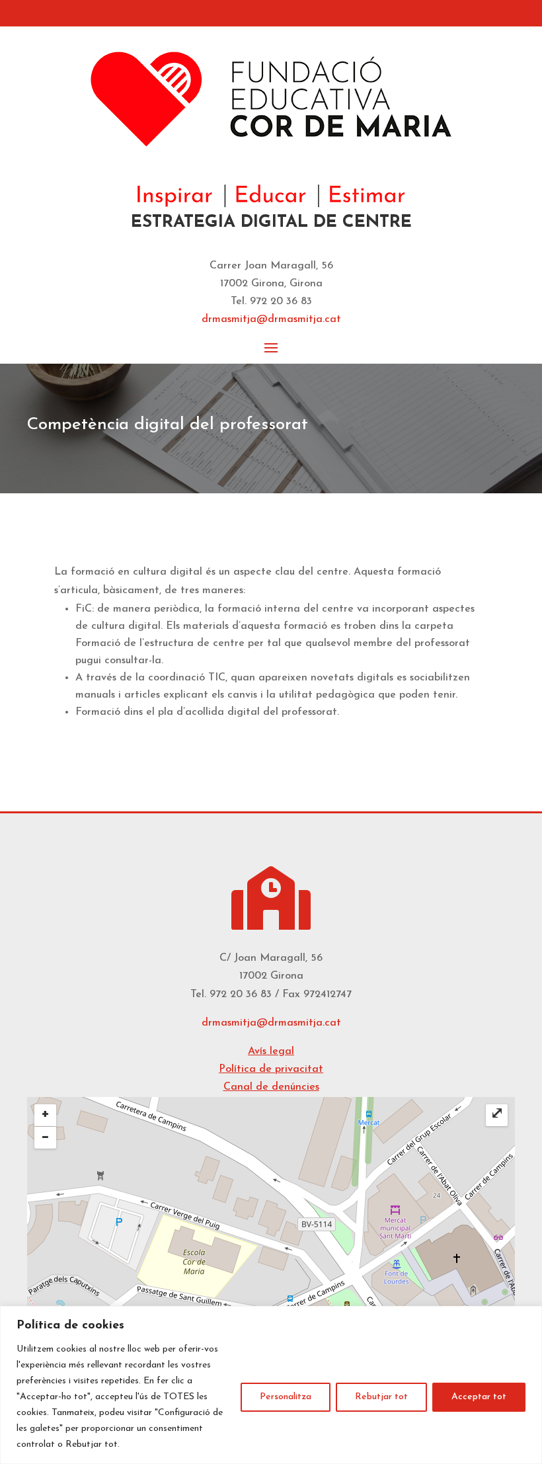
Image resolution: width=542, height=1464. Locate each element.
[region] (271, 1385)
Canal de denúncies (271, 1087)
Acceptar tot (478, 1397)
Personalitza (285, 1397)
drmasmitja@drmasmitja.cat (271, 1023)
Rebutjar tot (381, 1397)
